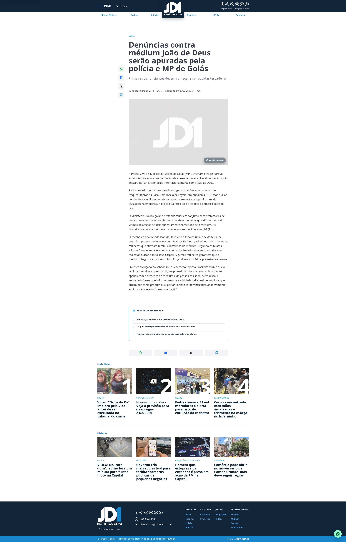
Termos (235, 514)
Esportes (191, 15)
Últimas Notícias (109, 15)
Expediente (236, 527)
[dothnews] (243, 539)
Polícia (134, 15)
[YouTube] (237, 4)
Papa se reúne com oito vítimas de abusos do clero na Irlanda (167, 334)
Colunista (240, 15)
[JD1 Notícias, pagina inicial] (109, 516)
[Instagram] (227, 4)
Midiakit (235, 518)
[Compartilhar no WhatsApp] (121, 69)
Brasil (188, 514)
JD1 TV (216, 15)
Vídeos (219, 518)
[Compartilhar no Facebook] (121, 77)
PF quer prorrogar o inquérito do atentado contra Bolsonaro (166, 326)
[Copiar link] (121, 95)
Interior (155, 15)
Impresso (205, 518)
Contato (235, 523)
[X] (232, 4)
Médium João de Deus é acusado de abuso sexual (161, 319)
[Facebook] (222, 4)
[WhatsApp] (247, 4)
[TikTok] (242, 4)
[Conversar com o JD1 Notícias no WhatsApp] (338, 534)
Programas (221, 514)
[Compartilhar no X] (121, 86)
